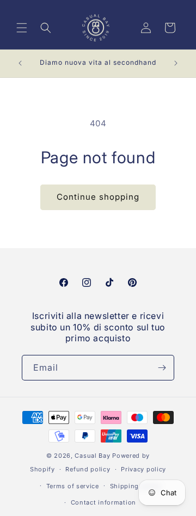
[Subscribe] (162, 367)
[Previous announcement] (20, 63)
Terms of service (72, 486)
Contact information (103, 502)
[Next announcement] (176, 63)
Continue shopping (98, 197)
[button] (22, 28)
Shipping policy (135, 486)
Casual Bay (92, 455)
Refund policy (87, 469)
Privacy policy (143, 469)
